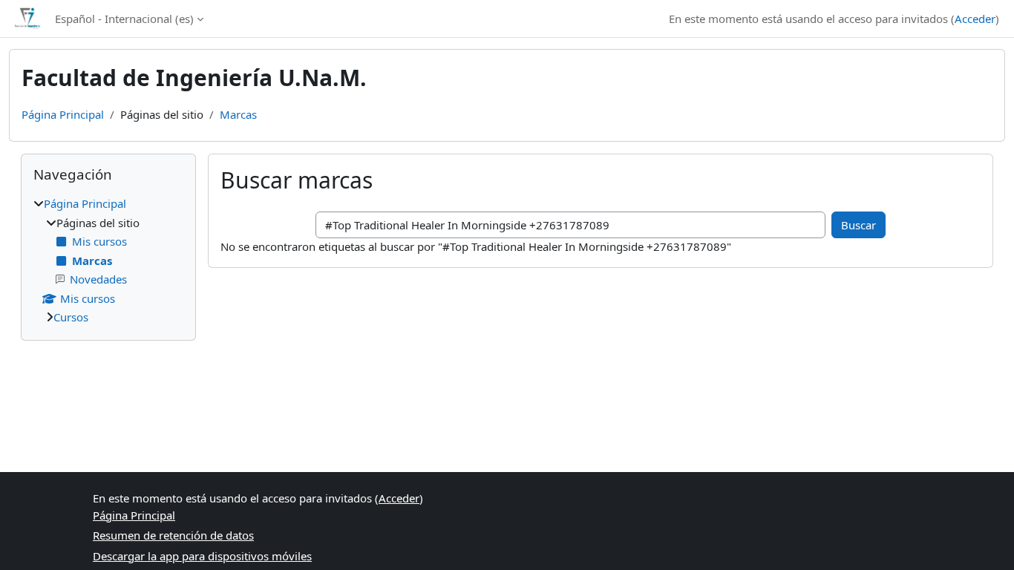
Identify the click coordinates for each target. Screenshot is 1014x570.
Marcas (238, 114)
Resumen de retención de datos (173, 535)
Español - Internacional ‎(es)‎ (124, 18)
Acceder (975, 18)
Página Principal (63, 114)
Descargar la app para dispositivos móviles (202, 555)
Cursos (70, 316)
